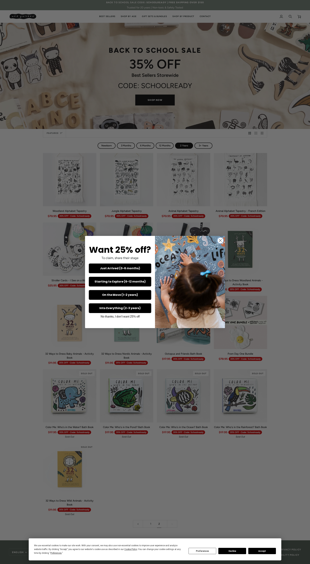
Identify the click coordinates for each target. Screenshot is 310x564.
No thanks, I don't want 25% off (120, 316)
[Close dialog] (220, 240)
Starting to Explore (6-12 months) (120, 281)
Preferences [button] (56, 553)
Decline (232, 551)
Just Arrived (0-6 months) (120, 268)
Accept (262, 551)
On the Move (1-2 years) (120, 295)
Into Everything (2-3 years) (120, 308)
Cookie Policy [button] (130, 549)
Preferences (202, 551)
